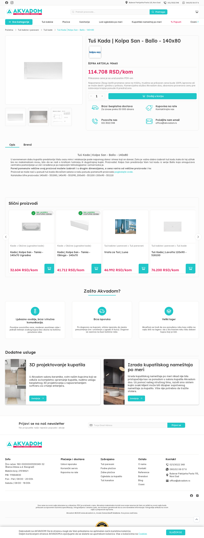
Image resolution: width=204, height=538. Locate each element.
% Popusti (176, 22)
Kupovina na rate (69, 472)
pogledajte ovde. (123, 171)
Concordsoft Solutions (111, 513)
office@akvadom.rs (166, 123)
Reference (143, 472)
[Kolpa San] (142, 52)
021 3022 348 (108, 123)
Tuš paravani (107, 464)
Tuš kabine (47, 22)
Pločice (66, 22)
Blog (140, 480)
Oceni (141, 484)
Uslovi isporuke (69, 464)
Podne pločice (108, 468)
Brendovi (143, 476)
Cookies (142, 533)
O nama (142, 464)
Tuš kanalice (107, 480)
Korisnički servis (69, 468)
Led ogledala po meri (110, 22)
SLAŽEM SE (175, 532)
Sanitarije (84, 22)
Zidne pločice (108, 472)
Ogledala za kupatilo (111, 476)
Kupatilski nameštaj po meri (147, 22)
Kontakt (142, 468)
